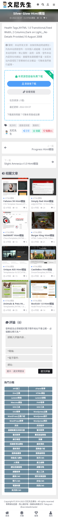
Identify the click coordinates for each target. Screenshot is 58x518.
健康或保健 (24, 125)
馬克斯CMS (16, 490)
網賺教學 (16, 471)
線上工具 (40, 471)
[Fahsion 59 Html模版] (15, 186)
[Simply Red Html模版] (43, 186)
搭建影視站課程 (16, 444)
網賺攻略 (40, 467)
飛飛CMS (40, 485)
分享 (28, 131)
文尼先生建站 (30, 501)
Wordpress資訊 (40, 421)
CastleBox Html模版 (41, 269)
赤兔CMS (40, 481)
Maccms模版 (16, 402)
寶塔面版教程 (40, 434)
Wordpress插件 (40, 416)
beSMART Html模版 (13, 235)
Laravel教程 (16, 398)
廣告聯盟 (16, 439)
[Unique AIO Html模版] (15, 255)
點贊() (49, 131)
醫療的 (36, 125)
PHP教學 (40, 402)
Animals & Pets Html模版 (14, 305)
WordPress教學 (16, 421)
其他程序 (40, 425)
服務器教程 (40, 453)
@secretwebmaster (29, 507)
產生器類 (40, 462)
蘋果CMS (16, 476)
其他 (16, 425)
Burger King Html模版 (42, 235)
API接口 (16, 388)
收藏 (38, 131)
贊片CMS (16, 481)
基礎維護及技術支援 (16, 430)
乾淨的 (13, 125)
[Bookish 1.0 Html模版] (43, 289)
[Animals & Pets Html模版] (15, 289)
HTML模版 (30, 18)
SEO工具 (16, 407)
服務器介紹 (40, 448)
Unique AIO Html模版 (14, 269)
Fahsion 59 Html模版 (14, 201)
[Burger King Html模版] (43, 221)
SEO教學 (16, 411)
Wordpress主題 (40, 411)
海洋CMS (40, 458)
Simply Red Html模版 (42, 201)
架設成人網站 (16, 458)
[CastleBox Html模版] (43, 255)
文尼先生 (13, 132)
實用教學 (40, 430)
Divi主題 (16, 393)
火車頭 (16, 462)
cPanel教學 (40, 388)
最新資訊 (40, 444)
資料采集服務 (40, 476)
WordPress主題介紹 (16, 416)
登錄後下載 (30, 84)
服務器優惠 (16, 453)
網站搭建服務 (16, 467)
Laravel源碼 (40, 398)
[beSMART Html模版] (15, 221)
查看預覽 (30, 92)
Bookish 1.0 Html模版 (42, 303)
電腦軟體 (16, 485)
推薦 (40, 439)
